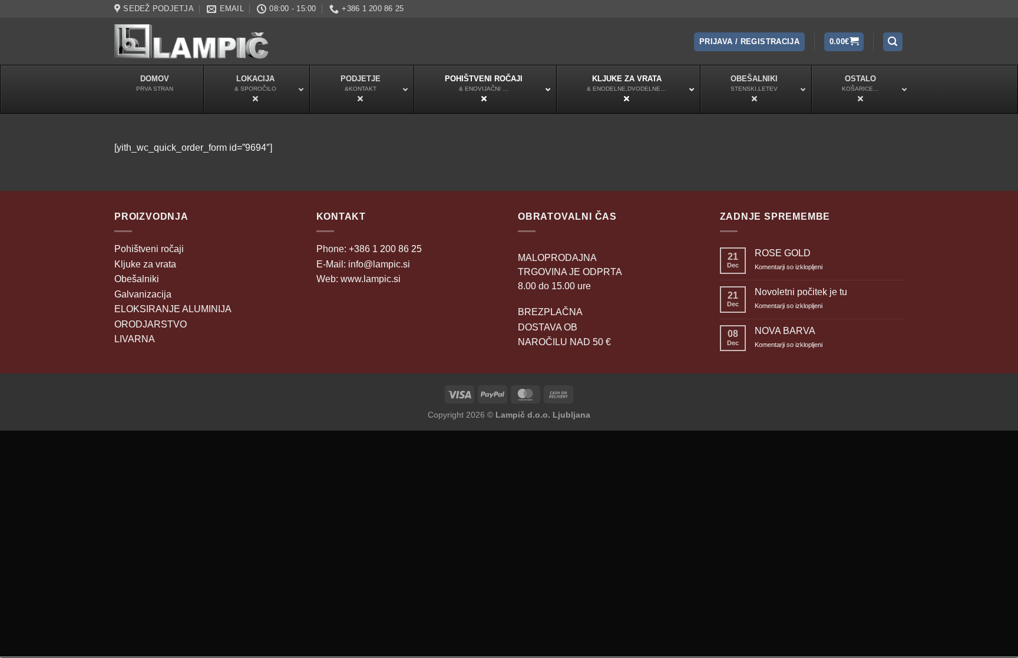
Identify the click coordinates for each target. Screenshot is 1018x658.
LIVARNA (134, 339)
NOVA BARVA (785, 331)
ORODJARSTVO (150, 324)
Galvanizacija (142, 294)
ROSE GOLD (783, 253)
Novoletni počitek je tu (801, 292)
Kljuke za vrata (145, 264)
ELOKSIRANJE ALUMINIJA (173, 309)
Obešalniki (136, 279)
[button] (749, 42)
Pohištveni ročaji (149, 249)
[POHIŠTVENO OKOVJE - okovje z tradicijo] (191, 41)
